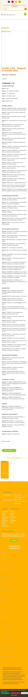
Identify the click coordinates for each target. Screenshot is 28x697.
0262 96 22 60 (15, 6)
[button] (25, 14)
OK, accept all (5, 693)
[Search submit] (26, 9)
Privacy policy (14, 695)
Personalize (24, 693)
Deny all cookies (16, 693)
